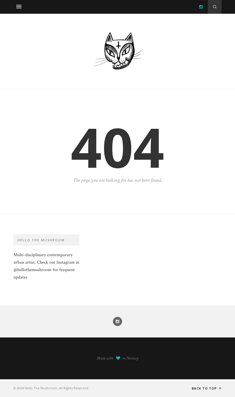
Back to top (205, 388)
